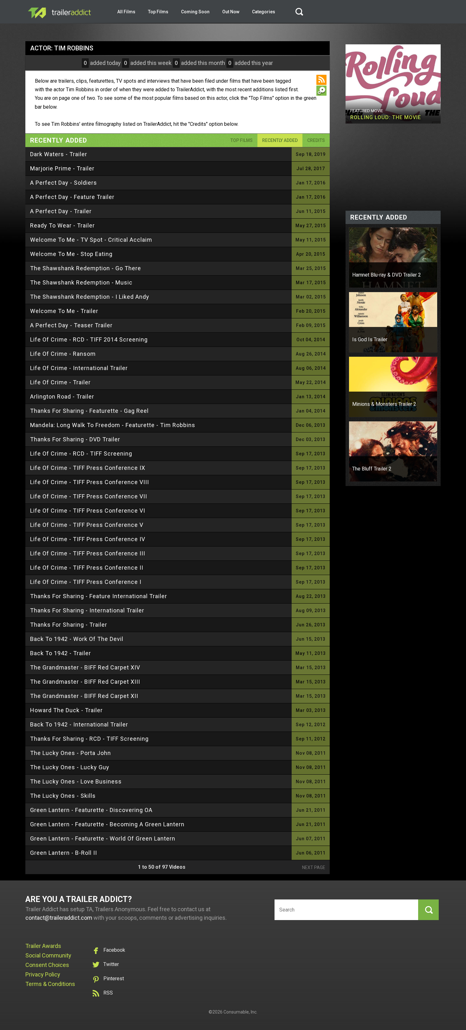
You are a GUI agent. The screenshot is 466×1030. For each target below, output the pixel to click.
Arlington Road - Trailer (62, 396)
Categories (263, 11)
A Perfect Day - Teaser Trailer (71, 325)
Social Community (48, 955)
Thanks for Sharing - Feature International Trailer (98, 596)
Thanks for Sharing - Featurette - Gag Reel (89, 410)
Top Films (158, 11)
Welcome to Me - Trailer (64, 311)
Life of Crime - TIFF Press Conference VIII (89, 482)
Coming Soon (195, 11)
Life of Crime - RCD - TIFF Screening (81, 453)
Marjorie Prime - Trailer (62, 168)
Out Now (230, 11)
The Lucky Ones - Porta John (70, 753)
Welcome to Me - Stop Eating (71, 254)
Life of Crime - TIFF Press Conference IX (87, 467)
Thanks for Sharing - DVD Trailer (75, 439)
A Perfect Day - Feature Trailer (72, 197)
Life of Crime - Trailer (60, 382)
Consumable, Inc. (240, 1011)
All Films (126, 11)
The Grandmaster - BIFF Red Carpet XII (84, 696)
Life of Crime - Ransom (63, 353)
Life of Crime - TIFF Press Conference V (86, 524)
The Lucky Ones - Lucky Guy (69, 767)
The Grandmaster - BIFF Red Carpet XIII (85, 681)
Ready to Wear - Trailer (62, 225)
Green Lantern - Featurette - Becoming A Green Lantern (107, 824)
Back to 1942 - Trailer (60, 653)
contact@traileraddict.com (58, 917)
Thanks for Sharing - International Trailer (87, 610)
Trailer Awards (43, 946)
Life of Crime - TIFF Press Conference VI (87, 510)
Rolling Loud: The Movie (385, 117)
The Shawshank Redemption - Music (81, 282)
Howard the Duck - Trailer (66, 710)
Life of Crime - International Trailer (79, 368)
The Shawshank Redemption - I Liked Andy (89, 296)
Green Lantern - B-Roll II (63, 852)
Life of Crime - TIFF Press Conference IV (87, 539)
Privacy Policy (42, 974)
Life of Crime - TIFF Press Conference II (86, 567)
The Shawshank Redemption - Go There (85, 268)
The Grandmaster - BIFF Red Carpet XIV (85, 667)
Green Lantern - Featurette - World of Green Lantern (102, 838)
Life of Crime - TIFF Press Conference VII (88, 496)
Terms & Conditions (50, 984)
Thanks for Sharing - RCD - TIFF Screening (89, 738)
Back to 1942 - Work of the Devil (76, 639)
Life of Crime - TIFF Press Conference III (87, 553)
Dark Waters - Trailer (58, 154)
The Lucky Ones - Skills (63, 795)
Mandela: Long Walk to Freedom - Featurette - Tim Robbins (112, 425)
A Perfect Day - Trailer (61, 211)
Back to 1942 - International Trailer (79, 724)
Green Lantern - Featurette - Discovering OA (91, 810)
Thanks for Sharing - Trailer (68, 624)
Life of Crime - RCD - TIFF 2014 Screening (89, 339)
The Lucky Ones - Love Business (76, 781)
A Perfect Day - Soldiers (63, 182)
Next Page (313, 867)
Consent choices (47, 965)
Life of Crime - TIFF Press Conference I (85, 582)
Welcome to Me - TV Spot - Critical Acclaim (91, 239)
